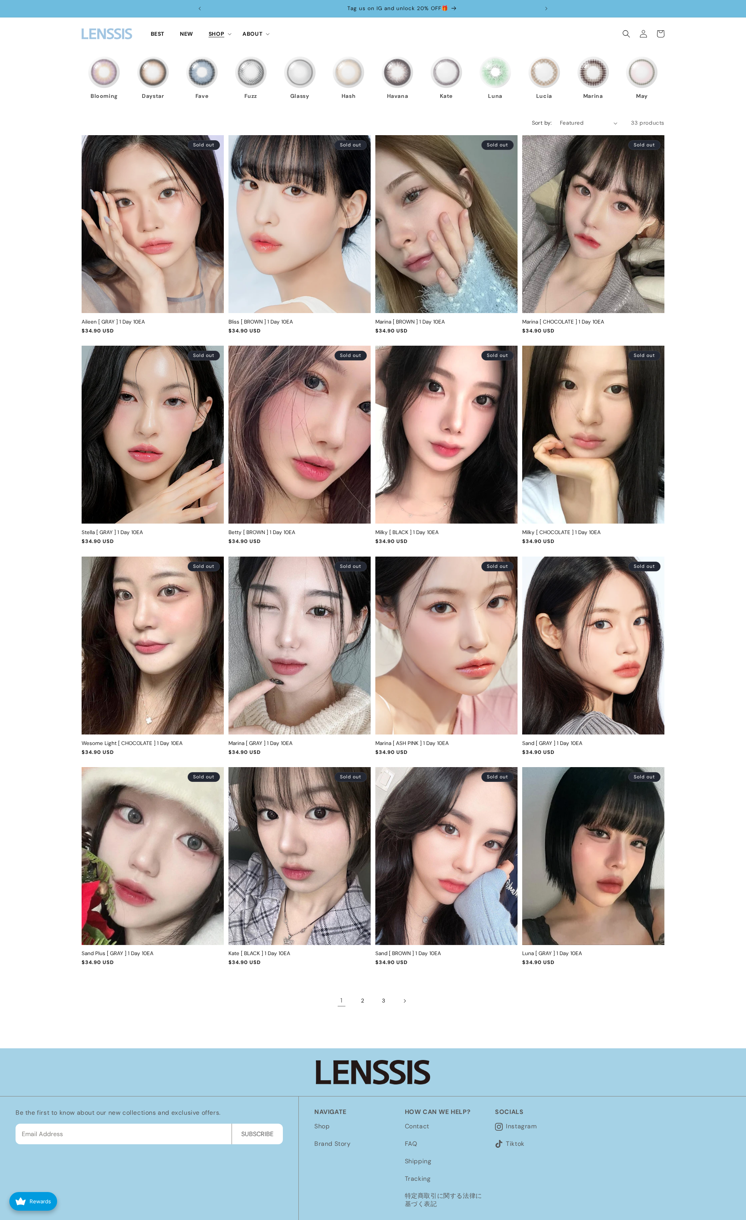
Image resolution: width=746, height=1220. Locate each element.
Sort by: (542, 122)
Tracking (418, 1179)
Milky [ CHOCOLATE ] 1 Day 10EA (561, 532)
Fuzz (250, 95)
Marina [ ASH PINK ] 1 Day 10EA (412, 743)
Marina (593, 95)
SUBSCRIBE (257, 1134)
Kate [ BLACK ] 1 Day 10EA (259, 953)
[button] (218, 34)
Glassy (299, 95)
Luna (495, 95)
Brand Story (332, 1144)
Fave (201, 95)
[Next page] (404, 1000)
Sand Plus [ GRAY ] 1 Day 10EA (117, 953)
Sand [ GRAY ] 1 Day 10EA (552, 743)
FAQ (411, 1144)
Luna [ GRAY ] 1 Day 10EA (552, 953)
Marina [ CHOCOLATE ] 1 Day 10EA (563, 322)
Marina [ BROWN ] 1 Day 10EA (410, 322)
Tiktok (515, 1144)
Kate (446, 95)
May (642, 95)
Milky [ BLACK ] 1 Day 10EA (407, 532)
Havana (397, 95)
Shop (321, 1126)
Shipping (418, 1161)
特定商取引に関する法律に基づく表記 (443, 1200)
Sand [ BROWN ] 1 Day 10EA (408, 953)
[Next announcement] (546, 8)
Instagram (521, 1126)
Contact (417, 1126)
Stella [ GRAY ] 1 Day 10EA (112, 532)
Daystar (153, 95)
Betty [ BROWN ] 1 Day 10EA (261, 532)
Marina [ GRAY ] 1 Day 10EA (260, 743)
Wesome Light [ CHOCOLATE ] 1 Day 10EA (132, 743)
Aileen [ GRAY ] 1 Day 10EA (113, 322)
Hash (349, 95)
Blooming (104, 95)
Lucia (544, 95)
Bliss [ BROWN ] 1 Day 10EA (260, 322)
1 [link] (341, 1001)
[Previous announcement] (199, 8)
